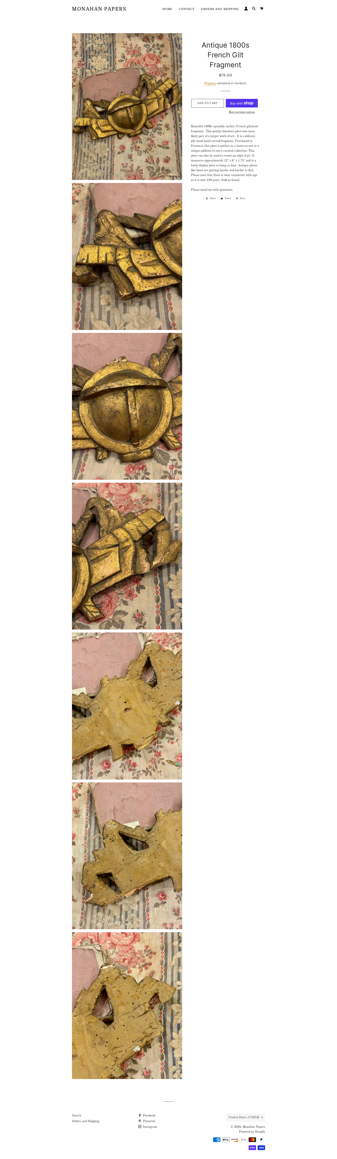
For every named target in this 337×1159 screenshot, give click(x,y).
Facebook (148, 1115)
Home (167, 9)
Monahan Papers (99, 9)
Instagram (149, 1127)
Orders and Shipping (220, 9)
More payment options (242, 112)
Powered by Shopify (252, 1131)
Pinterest (148, 1121)
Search (76, 1115)
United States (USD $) (244, 1117)
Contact (186, 9)
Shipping (210, 83)
